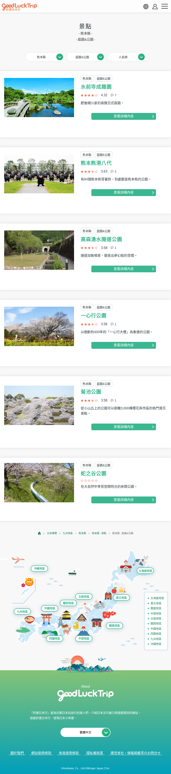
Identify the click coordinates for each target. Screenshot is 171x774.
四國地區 (54, 638)
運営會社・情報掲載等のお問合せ (136, 753)
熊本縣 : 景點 (99, 533)
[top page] (39, 533)
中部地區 (83, 638)
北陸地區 (83, 596)
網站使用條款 (41, 753)
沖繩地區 (39, 568)
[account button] (155, 6)
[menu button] (164, 6)
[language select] (145, 6)
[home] (19, 7)
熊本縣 (82, 533)
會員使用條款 (69, 753)
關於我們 (17, 753)
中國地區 (49, 608)
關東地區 (114, 625)
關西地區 (68, 603)
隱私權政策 (94, 753)
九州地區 (68, 533)
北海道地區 (145, 570)
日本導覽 (52, 533)
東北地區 (121, 597)
